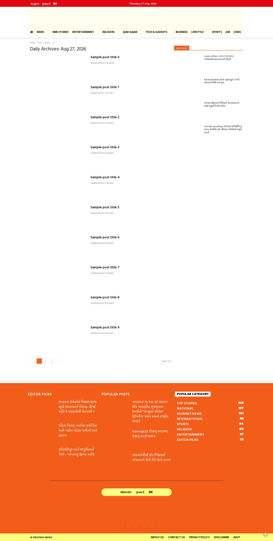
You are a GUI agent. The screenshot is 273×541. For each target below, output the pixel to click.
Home (32, 42)
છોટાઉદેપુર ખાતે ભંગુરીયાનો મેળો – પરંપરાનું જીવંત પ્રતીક (76, 452)
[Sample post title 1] (58, 96)
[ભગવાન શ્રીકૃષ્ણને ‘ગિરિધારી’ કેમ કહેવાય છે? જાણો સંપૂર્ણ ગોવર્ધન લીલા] (188, 111)
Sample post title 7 (105, 267)
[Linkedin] (224, 3)
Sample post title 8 (105, 297)
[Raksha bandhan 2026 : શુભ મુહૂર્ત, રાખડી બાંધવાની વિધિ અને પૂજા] (188, 87)
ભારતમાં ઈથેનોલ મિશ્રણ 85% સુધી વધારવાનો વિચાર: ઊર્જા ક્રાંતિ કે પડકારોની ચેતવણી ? (78, 406)
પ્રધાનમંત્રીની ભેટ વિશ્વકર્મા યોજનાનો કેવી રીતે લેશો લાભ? (151, 457)
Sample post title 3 (105, 147)
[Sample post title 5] (58, 217)
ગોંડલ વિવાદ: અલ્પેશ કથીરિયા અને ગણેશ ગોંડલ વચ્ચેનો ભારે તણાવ (78, 430)
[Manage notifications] (265, 534)
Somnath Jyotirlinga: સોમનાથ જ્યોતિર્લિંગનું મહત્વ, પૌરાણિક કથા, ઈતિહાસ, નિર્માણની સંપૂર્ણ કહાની (223, 129)
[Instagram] (217, 3)
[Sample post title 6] (58, 247)
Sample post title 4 (105, 177)
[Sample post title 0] (58, 66)
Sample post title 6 (105, 237)
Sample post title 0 (105, 56)
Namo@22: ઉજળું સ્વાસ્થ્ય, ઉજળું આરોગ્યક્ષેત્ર (150, 433)
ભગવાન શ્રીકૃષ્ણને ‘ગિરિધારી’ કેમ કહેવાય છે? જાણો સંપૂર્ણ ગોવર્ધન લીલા (222, 104)
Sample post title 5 (105, 207)
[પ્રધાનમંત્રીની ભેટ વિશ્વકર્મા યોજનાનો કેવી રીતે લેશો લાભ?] (115, 462)
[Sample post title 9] (58, 337)
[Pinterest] (231, 3)
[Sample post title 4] (58, 187)
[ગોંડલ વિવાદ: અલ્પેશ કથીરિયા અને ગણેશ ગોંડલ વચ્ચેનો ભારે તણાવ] (42, 433)
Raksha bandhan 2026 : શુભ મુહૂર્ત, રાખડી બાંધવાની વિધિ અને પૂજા (221, 81)
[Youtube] (238, 3)
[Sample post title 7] (58, 277)
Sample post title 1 (105, 86)
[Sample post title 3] (58, 156)
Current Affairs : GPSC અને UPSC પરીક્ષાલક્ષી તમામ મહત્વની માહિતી (219, 57)
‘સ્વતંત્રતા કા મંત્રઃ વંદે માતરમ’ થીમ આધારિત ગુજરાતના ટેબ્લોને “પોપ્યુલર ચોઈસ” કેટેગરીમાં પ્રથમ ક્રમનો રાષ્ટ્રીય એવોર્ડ (150, 411)
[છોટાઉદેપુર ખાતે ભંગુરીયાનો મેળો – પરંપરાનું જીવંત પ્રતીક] (42, 457)
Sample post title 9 (105, 327)
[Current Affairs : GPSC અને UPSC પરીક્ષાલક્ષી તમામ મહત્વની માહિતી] (188, 64)
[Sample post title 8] (58, 307)
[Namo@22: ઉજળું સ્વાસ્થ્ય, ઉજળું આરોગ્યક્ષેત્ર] (115, 439)
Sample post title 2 (105, 116)
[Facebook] (210, 3)
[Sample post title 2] (58, 126)
